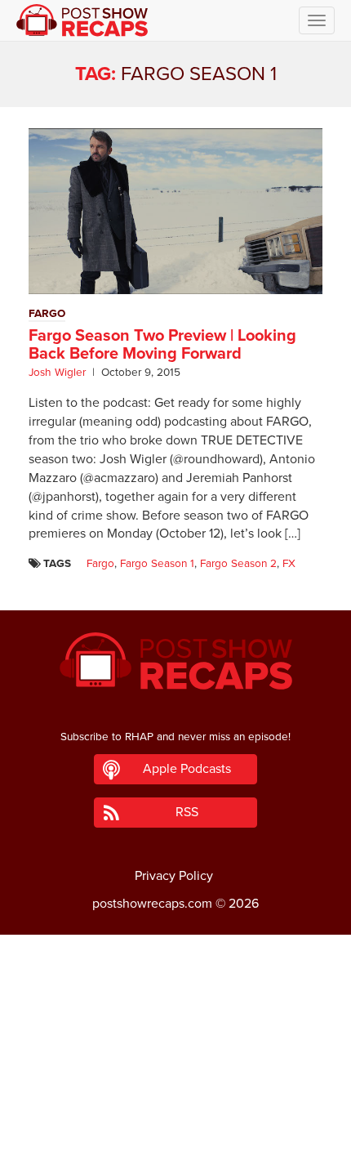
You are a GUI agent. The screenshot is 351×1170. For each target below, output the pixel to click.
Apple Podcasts (187, 769)
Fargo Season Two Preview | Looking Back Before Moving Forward (162, 345)
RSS (187, 812)
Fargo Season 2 (238, 563)
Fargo (100, 563)
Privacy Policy (174, 876)
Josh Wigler (57, 372)
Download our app (175, 1149)
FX (288, 563)
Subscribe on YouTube (176, 1112)
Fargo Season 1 (157, 563)
